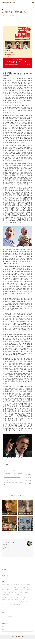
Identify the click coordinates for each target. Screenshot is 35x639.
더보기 (3, 607)
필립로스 (30, 589)
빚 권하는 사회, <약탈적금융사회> (11, 480)
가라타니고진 (5, 604)
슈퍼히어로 (17, 604)
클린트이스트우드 (6, 594)
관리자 (23, 636)
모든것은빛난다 (16, 594)
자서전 (27, 592)
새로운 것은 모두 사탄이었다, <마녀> (12, 477)
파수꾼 (3, 589)
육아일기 (18, 599)
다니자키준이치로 (24, 597)
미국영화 (23, 587)
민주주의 (30, 587)
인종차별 (4, 597)
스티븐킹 (11, 587)
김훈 (10, 592)
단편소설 (4, 599)
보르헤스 (4, 587)
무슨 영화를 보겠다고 (8, 2)
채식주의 (23, 589)
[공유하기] (9, 464)
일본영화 (17, 587)
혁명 (23, 599)
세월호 (3, 584)
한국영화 (22, 602)
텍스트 (5, 470)
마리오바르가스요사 (6, 602)
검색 (31, 616)
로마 (12, 604)
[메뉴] (33, 2)
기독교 (17, 589)
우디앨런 (15, 602)
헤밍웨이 (11, 597)
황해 (27, 602)
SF (22, 594)
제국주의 (15, 592)
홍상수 (27, 594)
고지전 (16, 597)
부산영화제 (11, 599)
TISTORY (18, 636)
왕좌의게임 (10, 584)
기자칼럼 (4, 592)
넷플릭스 (30, 584)
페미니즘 (17, 584)
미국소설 (23, 584)
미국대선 (24, 604)
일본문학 (21, 592)
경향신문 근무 (6, 544)
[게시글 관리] (11, 464)
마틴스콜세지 (11, 589)
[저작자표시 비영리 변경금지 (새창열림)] (22, 464)
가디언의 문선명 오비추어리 (10, 479)
